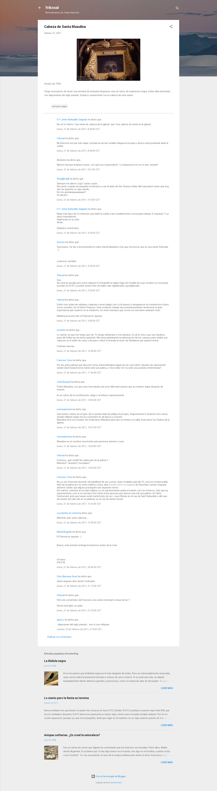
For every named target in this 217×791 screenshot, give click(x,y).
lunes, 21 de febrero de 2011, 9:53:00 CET (78, 290)
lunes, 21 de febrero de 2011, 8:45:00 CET (78, 150)
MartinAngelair (64, 531)
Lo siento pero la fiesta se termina (66, 698)
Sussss (61, 242)
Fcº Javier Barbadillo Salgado (72, 119)
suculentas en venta (67, 513)
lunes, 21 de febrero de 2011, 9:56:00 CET (78, 320)
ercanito (61, 330)
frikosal (52, 7)
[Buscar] (177, 9)
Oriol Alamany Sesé (67, 576)
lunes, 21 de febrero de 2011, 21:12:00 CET (79, 586)
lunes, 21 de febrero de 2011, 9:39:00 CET (78, 232)
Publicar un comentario (59, 636)
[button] (171, 27)
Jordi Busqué (64, 381)
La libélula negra (55, 661)
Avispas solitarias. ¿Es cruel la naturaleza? (72, 735)
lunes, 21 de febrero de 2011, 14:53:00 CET (79, 467)
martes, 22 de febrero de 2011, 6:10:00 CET (79, 629)
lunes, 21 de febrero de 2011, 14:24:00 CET (79, 446)
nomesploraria (64, 409)
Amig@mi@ (63, 178)
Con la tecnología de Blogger (110, 776)
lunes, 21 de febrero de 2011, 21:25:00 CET (79, 610)
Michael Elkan (116, 783)
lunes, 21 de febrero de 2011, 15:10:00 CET (79, 503)
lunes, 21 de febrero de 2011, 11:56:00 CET (79, 372)
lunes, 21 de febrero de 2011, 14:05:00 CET (79, 400)
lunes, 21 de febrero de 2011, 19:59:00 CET (79, 522)
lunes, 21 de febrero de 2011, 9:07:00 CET (78, 169)
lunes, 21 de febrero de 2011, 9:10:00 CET (78, 199)
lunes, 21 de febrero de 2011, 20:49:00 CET (79, 567)
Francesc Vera (64, 360)
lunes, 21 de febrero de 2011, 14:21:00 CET (79, 427)
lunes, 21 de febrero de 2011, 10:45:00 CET (79, 351)
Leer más (167, 688)
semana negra (59, 106)
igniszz (60, 619)
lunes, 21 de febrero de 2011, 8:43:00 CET (78, 129)
